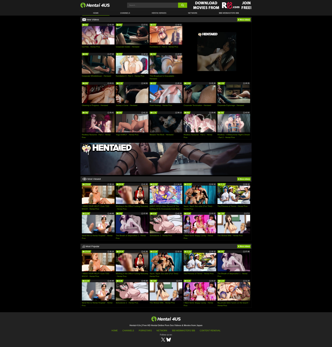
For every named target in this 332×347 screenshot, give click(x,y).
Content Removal (210, 330)
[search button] (182, 5)
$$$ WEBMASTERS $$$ (229, 13)
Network (192, 13)
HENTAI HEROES (159, 13)
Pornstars (145, 330)
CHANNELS (125, 13)
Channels (128, 330)
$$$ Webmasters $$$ (183, 330)
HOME (96, 13)
